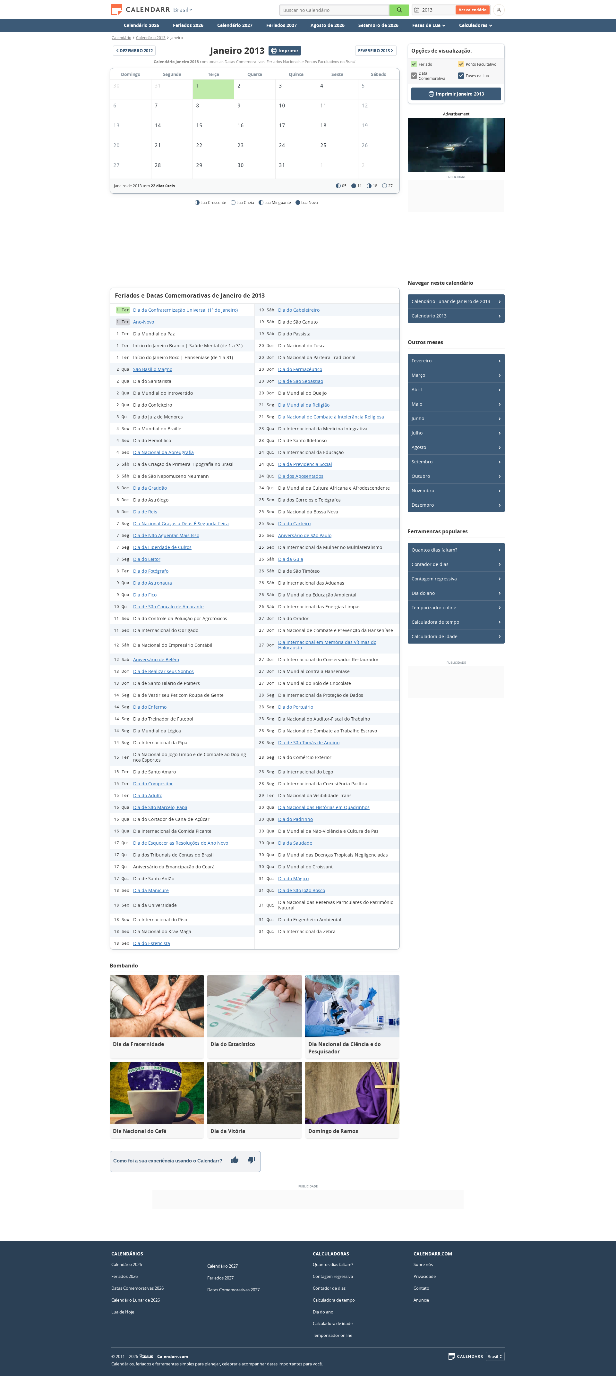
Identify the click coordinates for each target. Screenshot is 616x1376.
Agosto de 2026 (328, 25)
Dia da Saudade (295, 843)
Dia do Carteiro (294, 523)
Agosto (419, 447)
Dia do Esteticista (151, 943)
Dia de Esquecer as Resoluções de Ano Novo (180, 843)
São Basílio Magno (152, 369)
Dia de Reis (145, 512)
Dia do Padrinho (295, 819)
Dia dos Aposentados (300, 476)
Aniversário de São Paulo (304, 535)
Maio (417, 404)
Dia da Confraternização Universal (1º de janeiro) (185, 310)
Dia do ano (423, 593)
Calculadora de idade (435, 636)
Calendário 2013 (151, 37)
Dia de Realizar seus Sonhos (163, 671)
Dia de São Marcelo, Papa (160, 807)
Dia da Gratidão (150, 488)
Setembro (422, 462)
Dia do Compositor (153, 784)
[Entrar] (499, 10)
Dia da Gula (290, 559)
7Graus (146, 1356)
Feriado (425, 64)
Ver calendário (472, 10)
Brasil (181, 9)
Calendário (121, 37)
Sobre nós (423, 1264)
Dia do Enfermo (150, 707)
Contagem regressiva (434, 579)
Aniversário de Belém (156, 659)
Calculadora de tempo (435, 622)
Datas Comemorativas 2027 (233, 1290)
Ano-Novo (143, 322)
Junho (418, 418)
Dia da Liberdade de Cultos (162, 547)
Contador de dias (430, 564)
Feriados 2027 (281, 25)
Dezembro (423, 505)
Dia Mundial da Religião (303, 405)
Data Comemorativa (432, 76)
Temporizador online (434, 607)
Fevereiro (422, 361)
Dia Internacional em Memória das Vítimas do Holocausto (327, 645)
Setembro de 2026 (378, 25)
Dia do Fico (145, 595)
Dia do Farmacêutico (300, 369)
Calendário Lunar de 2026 (135, 1300)
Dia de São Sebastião (300, 381)
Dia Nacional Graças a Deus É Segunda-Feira (181, 523)
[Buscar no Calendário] (399, 10)
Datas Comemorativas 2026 (137, 1288)
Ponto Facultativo (481, 64)
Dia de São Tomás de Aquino (308, 742)
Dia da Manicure (151, 890)
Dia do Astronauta (152, 583)
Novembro (423, 490)
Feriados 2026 (188, 25)
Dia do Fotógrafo (150, 571)
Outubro (421, 476)
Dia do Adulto (147, 795)
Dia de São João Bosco (301, 890)
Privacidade (425, 1276)
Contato (421, 1288)
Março (418, 375)
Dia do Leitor (146, 559)
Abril (417, 389)
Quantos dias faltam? (434, 550)
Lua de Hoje (122, 1312)
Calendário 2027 (234, 25)
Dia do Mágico (293, 878)
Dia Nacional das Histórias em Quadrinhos (324, 807)
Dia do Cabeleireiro (299, 310)
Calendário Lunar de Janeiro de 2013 (451, 301)
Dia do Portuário (295, 707)
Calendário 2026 (141, 25)
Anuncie (421, 1300)
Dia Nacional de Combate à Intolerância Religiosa (331, 417)
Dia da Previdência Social (305, 464)
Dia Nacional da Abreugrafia (163, 452)
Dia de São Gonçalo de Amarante (168, 607)
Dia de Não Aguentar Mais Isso (166, 535)
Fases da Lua (477, 75)
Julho (417, 433)
